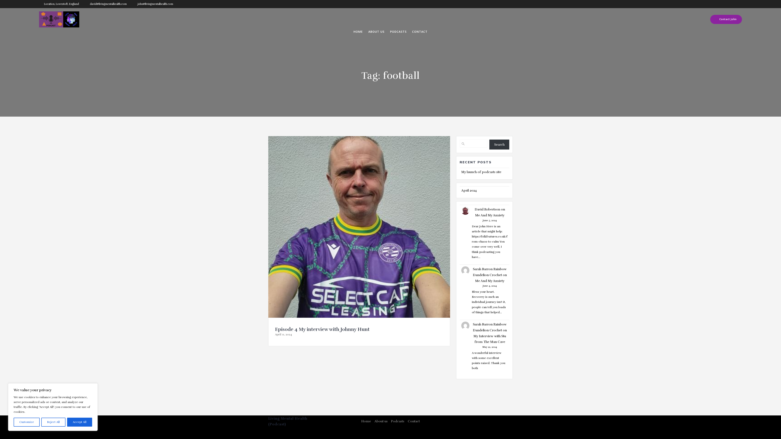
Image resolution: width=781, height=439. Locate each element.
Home (358, 31)
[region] (53, 407)
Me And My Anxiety (489, 215)
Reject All (53, 422)
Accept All (79, 422)
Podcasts (398, 31)
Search (499, 145)
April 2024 (469, 191)
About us (376, 31)
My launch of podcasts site (481, 172)
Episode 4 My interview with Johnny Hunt (322, 329)
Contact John (728, 19)
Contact (420, 31)
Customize (26, 422)
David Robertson (487, 209)
